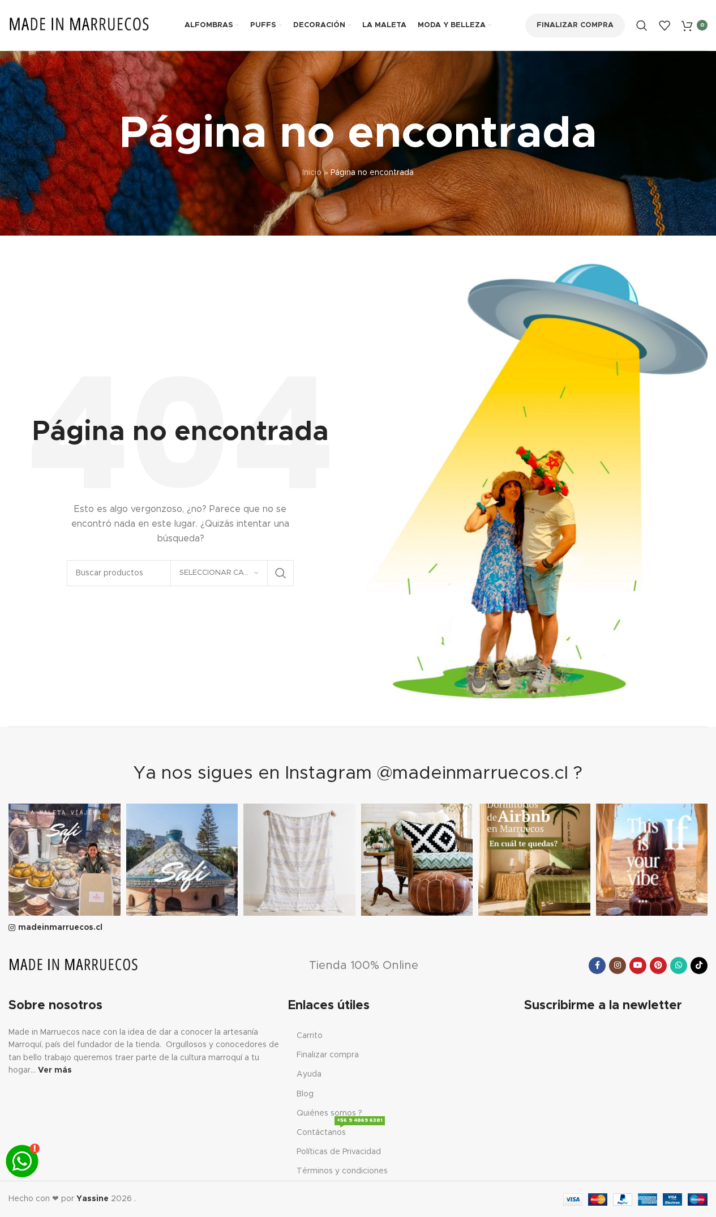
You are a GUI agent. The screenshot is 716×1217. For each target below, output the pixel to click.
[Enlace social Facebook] (597, 965)
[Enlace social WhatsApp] (678, 965)
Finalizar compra (575, 25)
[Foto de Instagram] (64, 860)
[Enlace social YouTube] (637, 965)
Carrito (310, 1036)
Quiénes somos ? (329, 1113)
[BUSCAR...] (281, 573)
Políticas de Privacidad (339, 1152)
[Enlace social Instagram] (617, 965)
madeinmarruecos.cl (60, 928)
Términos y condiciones (342, 1171)
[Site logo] (79, 25)
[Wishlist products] (664, 25)
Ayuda (309, 1074)
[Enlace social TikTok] (699, 965)
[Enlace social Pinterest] (658, 965)
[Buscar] (642, 25)
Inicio (311, 173)
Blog (305, 1094)
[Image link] (73, 966)
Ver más (55, 1070)
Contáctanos (340, 1130)
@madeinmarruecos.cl (472, 774)
